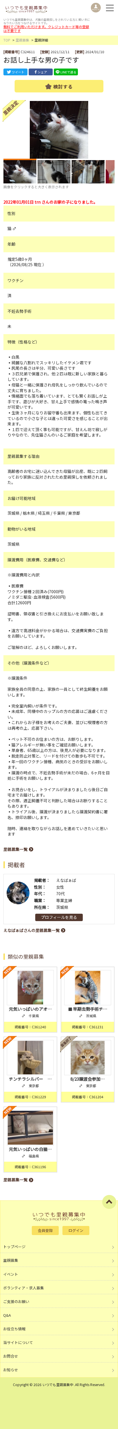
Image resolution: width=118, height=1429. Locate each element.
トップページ (14, 1246)
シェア (42, 72)
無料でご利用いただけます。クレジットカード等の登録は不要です (46, 28)
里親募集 (22, 40)
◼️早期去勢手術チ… (87, 1009)
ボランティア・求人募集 (23, 1288)
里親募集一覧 (15, 849)
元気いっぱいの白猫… (30, 1149)
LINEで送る (68, 72)
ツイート (18, 72)
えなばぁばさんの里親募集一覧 (31, 930)
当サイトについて (18, 1342)
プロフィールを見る (59, 917)
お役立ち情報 (14, 1328)
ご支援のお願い (16, 1301)
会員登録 (45, 1230)
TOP (6, 40)
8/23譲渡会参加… (87, 1079)
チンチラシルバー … (30, 1079)
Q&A (7, 1315)
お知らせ (10, 1369)
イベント (10, 1274)
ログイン (75, 1230)
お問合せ (10, 1356)
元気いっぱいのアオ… (30, 1009)
